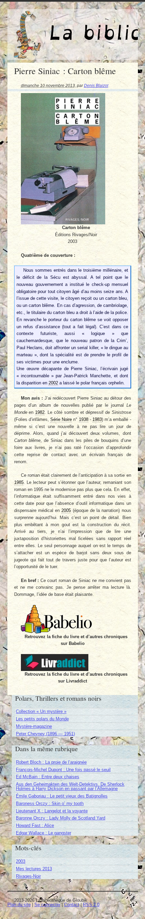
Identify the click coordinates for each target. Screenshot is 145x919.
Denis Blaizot (96, 85)
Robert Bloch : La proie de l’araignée (51, 762)
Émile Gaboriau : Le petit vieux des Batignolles (62, 796)
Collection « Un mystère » (41, 711)
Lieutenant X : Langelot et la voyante (52, 810)
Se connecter (47, 904)
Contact (71, 904)
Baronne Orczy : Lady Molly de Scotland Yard (60, 818)
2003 (20, 861)
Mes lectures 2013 (34, 868)
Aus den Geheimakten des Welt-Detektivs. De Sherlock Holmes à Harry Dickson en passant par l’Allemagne (70, 786)
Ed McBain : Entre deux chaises (47, 776)
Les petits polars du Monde (42, 718)
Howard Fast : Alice (35, 825)
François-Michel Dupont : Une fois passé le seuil (63, 769)
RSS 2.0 (91, 904)
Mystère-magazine (34, 726)
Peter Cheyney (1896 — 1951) (45, 733)
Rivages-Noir (28, 876)
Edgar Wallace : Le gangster (43, 832)
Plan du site (19, 904)
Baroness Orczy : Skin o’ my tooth (50, 803)
